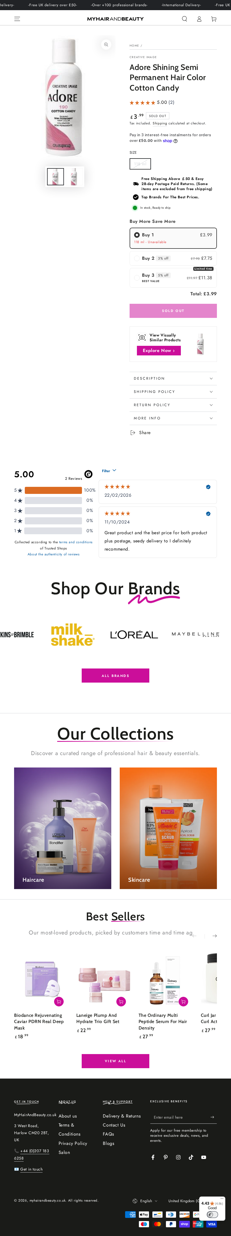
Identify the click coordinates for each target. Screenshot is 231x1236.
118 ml (142, 165)
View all (115, 1061)
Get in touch (31, 1169)
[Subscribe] (213, 1117)
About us (68, 1116)
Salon (64, 1152)
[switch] (212, 1214)
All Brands (115, 675)
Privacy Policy (73, 1143)
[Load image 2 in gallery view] (74, 176)
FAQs (108, 1134)
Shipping (160, 123)
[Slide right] (211, 936)
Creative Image (143, 57)
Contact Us (114, 1125)
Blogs (108, 1143)
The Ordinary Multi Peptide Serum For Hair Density (163, 1022)
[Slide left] (198, 936)
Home (134, 45)
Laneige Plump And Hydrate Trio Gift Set (97, 1018)
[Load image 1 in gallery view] (55, 176)
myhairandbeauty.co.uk (48, 1200)
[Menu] (17, 19)
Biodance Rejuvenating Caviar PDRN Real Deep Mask (39, 1022)
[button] (184, 19)
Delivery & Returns (122, 1116)
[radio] (173, 238)
